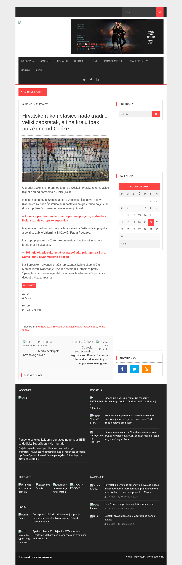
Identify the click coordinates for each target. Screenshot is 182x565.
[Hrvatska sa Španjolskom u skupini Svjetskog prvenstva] (27, 491)
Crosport (111, 497)
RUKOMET (80, 61)
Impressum (139, 556)
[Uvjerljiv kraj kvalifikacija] (78, 491)
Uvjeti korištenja (155, 556)
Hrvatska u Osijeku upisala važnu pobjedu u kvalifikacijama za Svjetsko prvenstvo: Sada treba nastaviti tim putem (129, 419)
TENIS (95, 61)
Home (28, 104)
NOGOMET (46, 61)
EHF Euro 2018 (44, 326)
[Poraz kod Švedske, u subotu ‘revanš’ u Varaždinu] (44, 491)
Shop (38, 70)
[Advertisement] (139, 146)
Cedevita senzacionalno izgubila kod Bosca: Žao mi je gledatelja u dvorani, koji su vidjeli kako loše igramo (89, 355)
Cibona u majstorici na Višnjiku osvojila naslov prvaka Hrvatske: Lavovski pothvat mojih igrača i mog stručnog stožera (132, 436)
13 (139, 215)
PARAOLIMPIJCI (113, 61)
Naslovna (27, 61)
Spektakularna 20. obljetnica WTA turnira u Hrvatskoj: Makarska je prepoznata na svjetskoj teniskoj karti (59, 535)
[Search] (160, 12)
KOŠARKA (63, 61)
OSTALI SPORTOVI (138, 61)
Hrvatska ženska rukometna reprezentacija (75, 326)
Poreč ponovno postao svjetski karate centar (129, 504)
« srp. (124, 243)
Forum (25, 70)
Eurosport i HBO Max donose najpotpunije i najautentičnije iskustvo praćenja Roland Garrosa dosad (57, 518)
